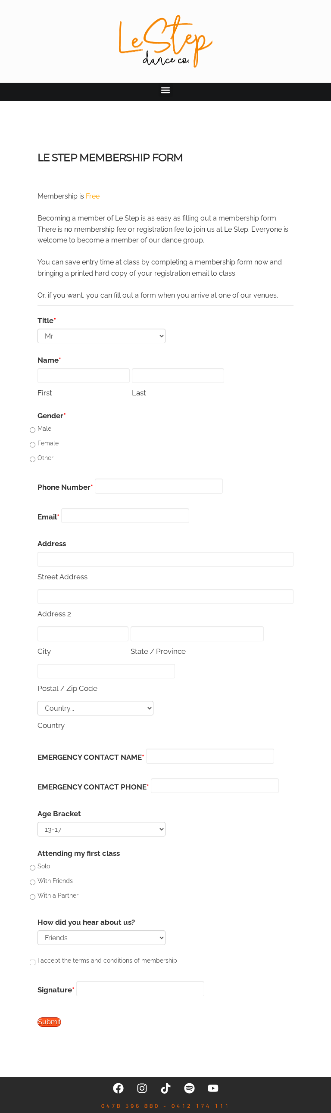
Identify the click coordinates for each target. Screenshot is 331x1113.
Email (47, 517)
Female (48, 443)
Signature (54, 990)
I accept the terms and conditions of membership (107, 960)
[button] (166, 90)
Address (51, 543)
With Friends (55, 880)
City (44, 651)
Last (139, 393)
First (44, 393)
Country (51, 725)
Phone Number (64, 487)
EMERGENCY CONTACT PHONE (92, 787)
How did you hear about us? (86, 922)
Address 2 (54, 613)
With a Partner (57, 895)
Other (45, 457)
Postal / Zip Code (67, 688)
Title (45, 320)
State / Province (158, 651)
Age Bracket (59, 813)
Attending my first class (78, 853)
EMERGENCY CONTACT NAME (89, 757)
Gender (50, 415)
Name (48, 360)
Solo (43, 866)
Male (44, 428)
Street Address (62, 576)
